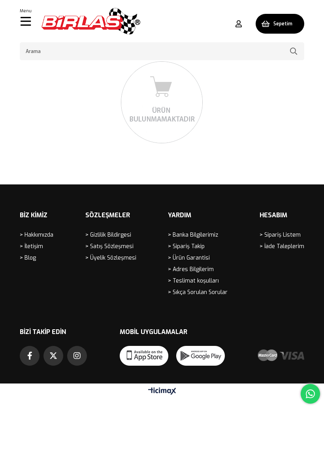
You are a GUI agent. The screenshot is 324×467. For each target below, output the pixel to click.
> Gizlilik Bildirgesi (108, 235)
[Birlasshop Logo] (90, 21)
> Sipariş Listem (280, 235)
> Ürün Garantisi (189, 258)
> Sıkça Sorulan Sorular (198, 292)
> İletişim (31, 246)
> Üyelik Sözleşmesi (110, 258)
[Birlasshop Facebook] (30, 356)
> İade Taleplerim (282, 246)
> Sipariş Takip (186, 246)
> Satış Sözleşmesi (109, 246)
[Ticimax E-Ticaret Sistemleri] (162, 391)
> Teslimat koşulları (193, 281)
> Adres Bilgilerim (191, 269)
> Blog (28, 258)
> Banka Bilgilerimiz (193, 235)
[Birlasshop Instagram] (77, 356)
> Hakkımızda (36, 235)
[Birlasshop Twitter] (53, 356)
